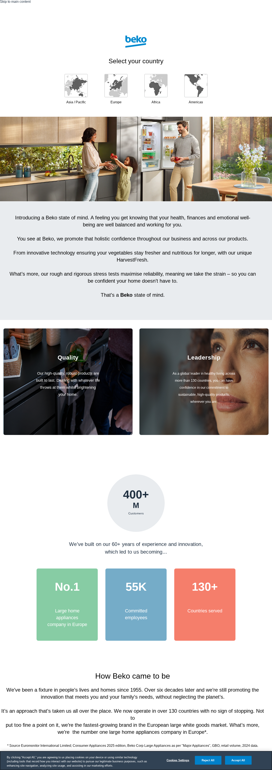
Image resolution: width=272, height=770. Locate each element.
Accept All (238, 760)
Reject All (208, 760)
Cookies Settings (178, 760)
